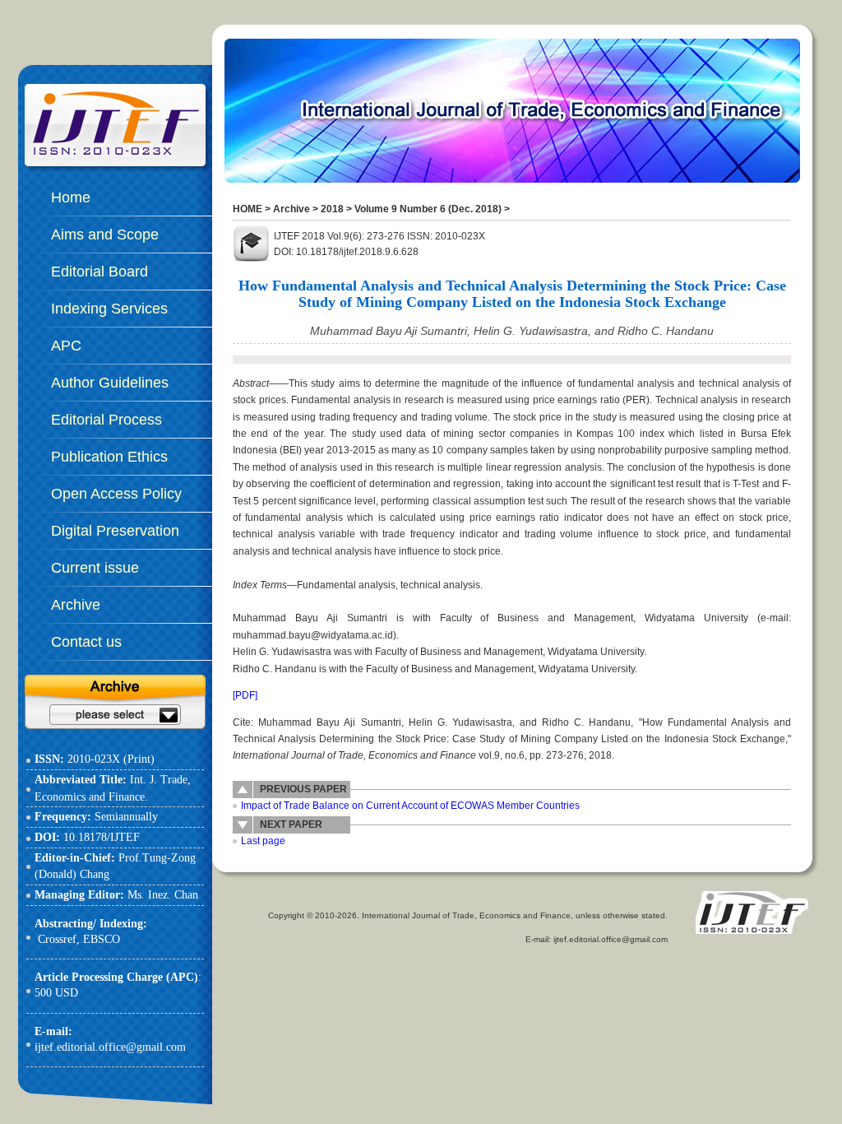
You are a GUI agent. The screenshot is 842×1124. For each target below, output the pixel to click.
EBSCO (101, 939)
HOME (247, 209)
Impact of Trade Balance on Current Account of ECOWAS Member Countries (410, 805)
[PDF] (245, 695)
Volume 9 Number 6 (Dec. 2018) (428, 209)
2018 (332, 209)
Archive (291, 209)
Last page (263, 841)
